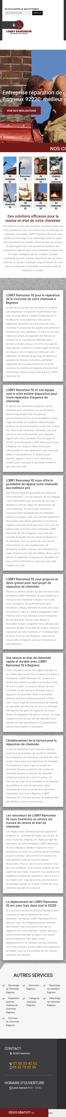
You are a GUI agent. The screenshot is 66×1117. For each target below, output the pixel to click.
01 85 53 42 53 (15, 2)
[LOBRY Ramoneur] (17, 27)
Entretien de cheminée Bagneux (12, 1022)
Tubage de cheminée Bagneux (33, 1002)
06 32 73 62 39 (38, 2)
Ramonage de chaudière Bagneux (53, 989)
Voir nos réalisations (21, 110)
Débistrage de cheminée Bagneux (53, 1002)
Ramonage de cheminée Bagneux (12, 989)
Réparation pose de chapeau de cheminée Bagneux (12, 1005)
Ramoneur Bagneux (33, 987)
